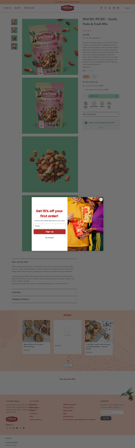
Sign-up (50, 231)
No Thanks (49, 238)
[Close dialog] (101, 199)
